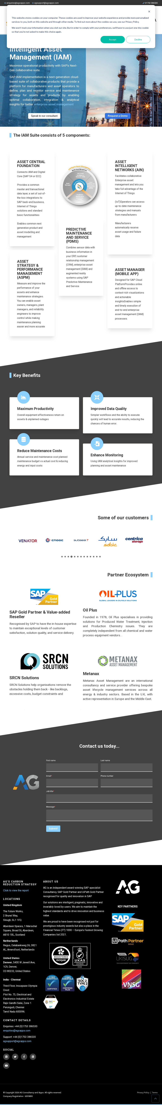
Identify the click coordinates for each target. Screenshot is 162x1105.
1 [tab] (62, 557)
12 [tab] (97, 557)
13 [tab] (100, 557)
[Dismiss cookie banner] (149, 12)
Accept (112, 39)
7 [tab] (81, 557)
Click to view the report (16, 890)
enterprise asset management (54, 104)
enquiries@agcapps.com (18, 3)
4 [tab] (72, 557)
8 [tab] (84, 557)
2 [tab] (65, 557)
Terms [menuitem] (155, 1093)
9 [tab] (87, 557)
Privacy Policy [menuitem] (143, 1093)
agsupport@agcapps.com (46, 3)
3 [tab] (68, 557)
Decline (138, 39)
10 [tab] (91, 557)
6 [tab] (78, 557)
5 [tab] (74, 556)
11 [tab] (94, 557)
